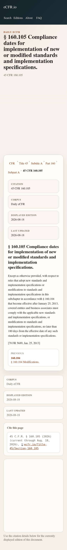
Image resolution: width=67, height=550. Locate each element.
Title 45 (23, 163)
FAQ (39, 18)
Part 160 (50, 163)
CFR (12, 163)
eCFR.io (10, 6)
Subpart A (14, 172)
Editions (18, 18)
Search (7, 18)
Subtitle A (37, 163)
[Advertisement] (33, 119)
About (29, 18)
